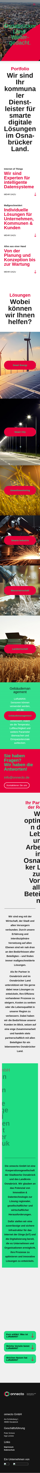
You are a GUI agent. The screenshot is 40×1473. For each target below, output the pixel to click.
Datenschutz (9, 1450)
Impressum (8, 1447)
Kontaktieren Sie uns (17, 785)
